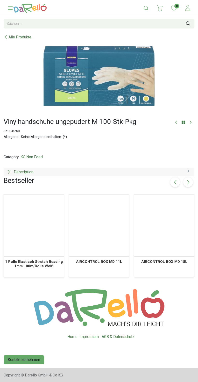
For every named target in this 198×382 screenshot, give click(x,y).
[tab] (99, 172)
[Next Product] (190, 122)
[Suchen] (188, 24)
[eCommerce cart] (160, 7)
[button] (188, 182)
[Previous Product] (176, 122)
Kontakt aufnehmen (24, 359)
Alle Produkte (19, 37)
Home (72, 336)
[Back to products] (183, 122)
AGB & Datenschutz (118, 336)
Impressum (89, 336)
